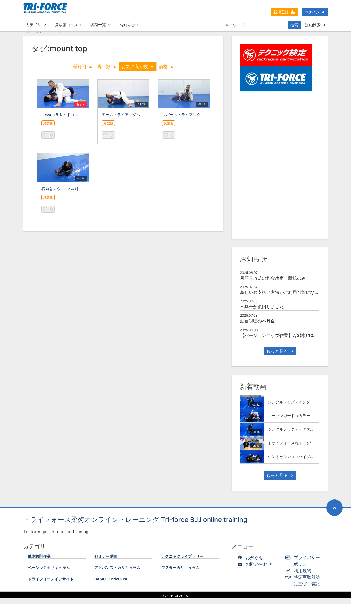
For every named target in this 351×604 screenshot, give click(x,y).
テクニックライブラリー (182, 556)
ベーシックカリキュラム (49, 567)
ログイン (312, 12)
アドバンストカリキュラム (117, 567)
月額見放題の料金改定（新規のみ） (275, 278)
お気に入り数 (134, 66)
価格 (163, 66)
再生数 (104, 66)
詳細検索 (313, 25)
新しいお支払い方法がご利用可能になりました (286, 292)
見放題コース (66, 25)
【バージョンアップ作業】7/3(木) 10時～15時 (285, 335)
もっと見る (277, 351)
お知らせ (127, 25)
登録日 (79, 66)
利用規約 (302, 570)
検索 (294, 25)
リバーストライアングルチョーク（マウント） (202, 114)
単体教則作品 (39, 556)
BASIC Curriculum (110, 579)
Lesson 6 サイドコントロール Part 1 (73, 114)
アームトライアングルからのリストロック (138, 114)
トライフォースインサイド (51, 579)
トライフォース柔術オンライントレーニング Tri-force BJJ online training (135, 520)
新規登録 (281, 12)
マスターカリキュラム (180, 567)
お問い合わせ (259, 564)
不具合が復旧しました (262, 306)
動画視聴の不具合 (257, 321)
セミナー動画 (105, 556)
